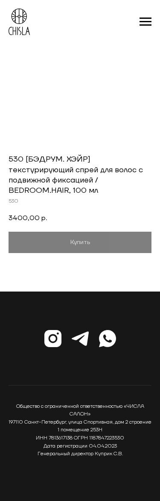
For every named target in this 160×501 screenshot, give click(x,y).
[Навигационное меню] (145, 22)
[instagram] (53, 338)
